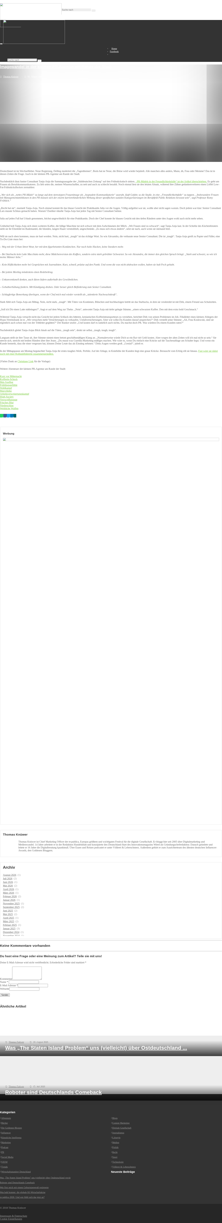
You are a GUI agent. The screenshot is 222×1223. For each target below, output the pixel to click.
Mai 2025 (8, 914)
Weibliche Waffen (9, 408)
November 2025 (11, 903)
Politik (115, 1147)
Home (114, 48)
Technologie (118, 1162)
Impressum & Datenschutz (13, 1216)
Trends (4, 1167)
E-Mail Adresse (8, 985)
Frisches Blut (6, 402)
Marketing (6, 1142)
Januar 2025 (9, 928)
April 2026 (8, 889)
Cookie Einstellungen (11, 1218)
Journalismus (118, 1133)
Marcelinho (6, 391)
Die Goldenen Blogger (11, 1128)
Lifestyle (116, 1137)
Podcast (4, 1147)
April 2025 (8, 917)
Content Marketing (121, 1123)
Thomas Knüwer (11, 77)
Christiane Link (25, 361)
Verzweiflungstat (8, 399)
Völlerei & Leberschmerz (124, 1167)
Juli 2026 (7, 878)
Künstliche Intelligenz (11, 1137)
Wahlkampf (6, 388)
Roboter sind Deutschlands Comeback (17, 1182)
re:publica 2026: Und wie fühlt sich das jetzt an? (22, 1197)
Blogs (115, 1118)
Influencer (6, 1133)
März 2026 (8, 892)
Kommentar (6, 978)
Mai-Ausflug (6, 382)
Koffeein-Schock (9, 379)
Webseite (4, 988)
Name (3, 982)
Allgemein (6, 1118)
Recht (115, 1152)
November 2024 (11, 935)
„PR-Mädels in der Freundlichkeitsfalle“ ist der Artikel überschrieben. (171, 181)
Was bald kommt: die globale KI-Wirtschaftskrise (22, 1192)
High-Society (7, 396)
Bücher (4, 1123)
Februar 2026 (10, 896)
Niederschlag (6, 405)
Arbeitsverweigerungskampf (14, 393)
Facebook (114, 51)
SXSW (4, 1162)
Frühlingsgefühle (8, 385)
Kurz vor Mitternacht (11, 376)
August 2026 (9, 875)
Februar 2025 (10, 925)
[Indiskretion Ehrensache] (34, 43)
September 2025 (11, 907)
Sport (114, 1157)
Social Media (7, 1157)
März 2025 (8, 921)
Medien (115, 1142)
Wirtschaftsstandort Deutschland (16, 1172)
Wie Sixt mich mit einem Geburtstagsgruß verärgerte (24, 1187)
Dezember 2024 (11, 932)
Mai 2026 (8, 885)
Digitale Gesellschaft (121, 1128)
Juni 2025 (8, 910)
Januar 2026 (9, 900)
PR (2, 1152)
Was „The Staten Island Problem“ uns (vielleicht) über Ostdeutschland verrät (35, 1178)
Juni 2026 (8, 882)
